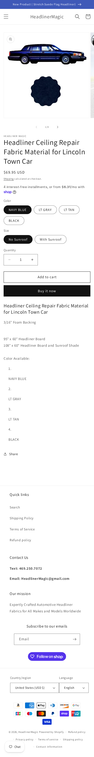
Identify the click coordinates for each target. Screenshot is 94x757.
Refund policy (20, 540)
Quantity (10, 250)
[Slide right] (57, 127)
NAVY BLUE (18, 210)
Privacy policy (25, 739)
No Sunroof (18, 239)
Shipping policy (73, 739)
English (69, 688)
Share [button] (13, 454)
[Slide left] (36, 127)
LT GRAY (45, 210)
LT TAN (69, 210)
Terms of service (48, 739)
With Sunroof (50, 239)
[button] (6, 16)
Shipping (9, 178)
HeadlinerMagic (28, 732)
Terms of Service (22, 529)
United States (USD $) (30, 688)
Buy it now (47, 291)
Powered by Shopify (51, 732)
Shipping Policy (22, 518)
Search (15, 507)
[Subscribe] (74, 639)
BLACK (14, 220)
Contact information (49, 746)
